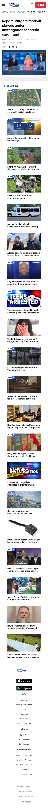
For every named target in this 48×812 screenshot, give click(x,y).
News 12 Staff (7, 40)
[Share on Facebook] (10, 47)
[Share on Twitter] (13, 47)
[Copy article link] (16, 47)
